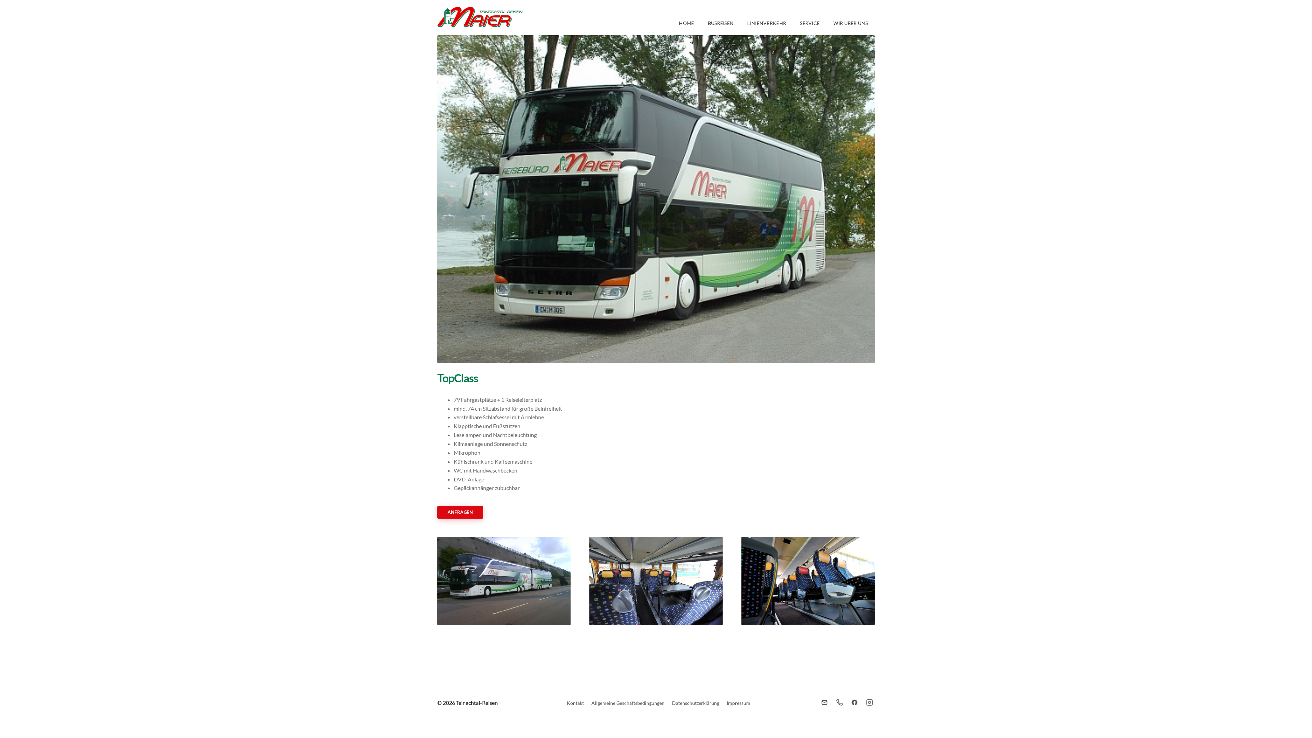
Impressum (738, 703)
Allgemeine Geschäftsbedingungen (628, 703)
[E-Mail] (824, 702)
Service (810, 23)
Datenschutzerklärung (695, 703)
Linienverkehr (766, 23)
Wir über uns (850, 23)
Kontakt (575, 703)
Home (686, 23)
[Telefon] (839, 702)
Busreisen (721, 23)
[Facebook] (854, 702)
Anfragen (460, 512)
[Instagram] (869, 702)
